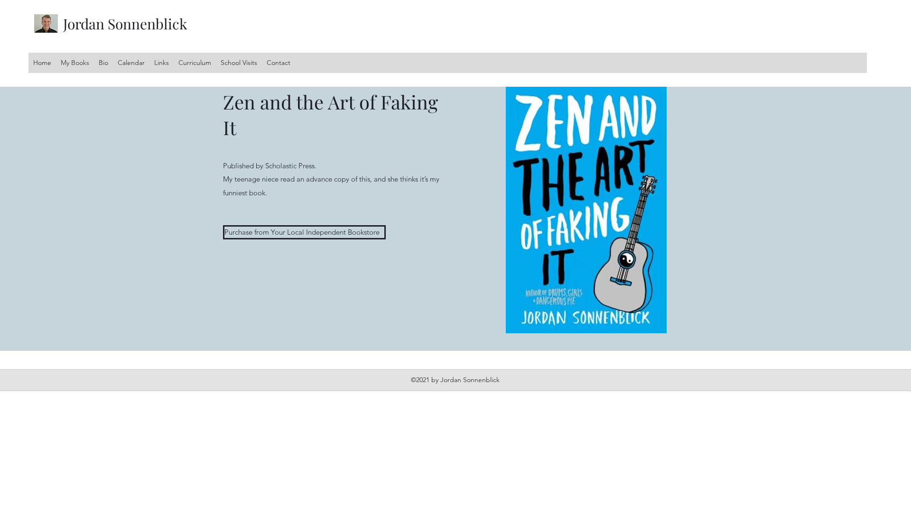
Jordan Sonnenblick (125, 23)
